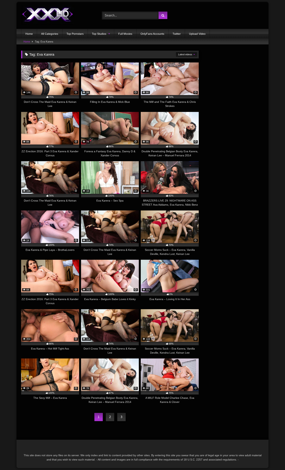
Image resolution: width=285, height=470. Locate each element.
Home (29, 33)
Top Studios (99, 33)
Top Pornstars (75, 33)
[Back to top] (273, 458)
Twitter (177, 33)
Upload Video (197, 33)
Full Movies (125, 33)
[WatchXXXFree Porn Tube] (47, 15)
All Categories (49, 33)
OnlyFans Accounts (152, 33)
